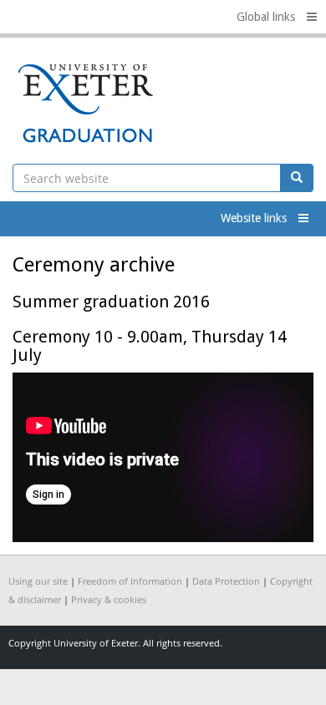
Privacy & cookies (108, 599)
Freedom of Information (130, 581)
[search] (296, 178)
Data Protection (226, 581)
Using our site (38, 581)
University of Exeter (95, 643)
